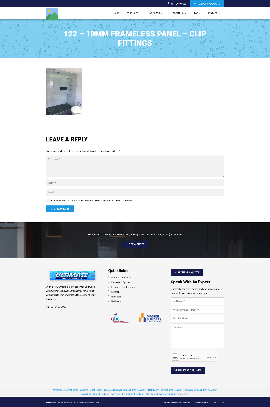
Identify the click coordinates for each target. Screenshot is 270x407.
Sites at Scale (93, 402)
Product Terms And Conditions (177, 402)
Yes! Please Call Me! (188, 370)
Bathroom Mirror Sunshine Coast (165, 389)
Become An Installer (122, 277)
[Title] (52, 14)
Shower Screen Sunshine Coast (201, 389)
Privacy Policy (201, 402)
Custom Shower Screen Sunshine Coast (167, 393)
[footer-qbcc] (119, 318)
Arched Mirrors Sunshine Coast (128, 393)
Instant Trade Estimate (123, 286)
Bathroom (116, 301)
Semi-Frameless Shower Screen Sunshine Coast (121, 389)
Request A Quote (120, 282)
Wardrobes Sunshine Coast (96, 393)
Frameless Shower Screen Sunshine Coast (73, 389)
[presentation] (194, 356)
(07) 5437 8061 (174, 234)
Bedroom (116, 296)
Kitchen (115, 291)
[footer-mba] (150, 318)
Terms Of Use (218, 402)
